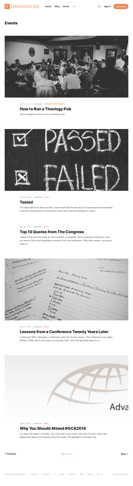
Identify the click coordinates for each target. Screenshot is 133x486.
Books (66, 6)
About (48, 6)
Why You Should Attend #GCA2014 (53, 428)
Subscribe (121, 6)
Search (90, 474)
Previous (11, 453)
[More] (74, 6)
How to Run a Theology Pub (45, 109)
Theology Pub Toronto (54, 104)
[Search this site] (99, 6)
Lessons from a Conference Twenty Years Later (64, 331)
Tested (26, 202)
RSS (81, 474)
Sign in (107, 6)
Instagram (46, 474)
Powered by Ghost (120, 474)
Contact (62, 474)
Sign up (100, 474)
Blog (57, 6)
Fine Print (73, 474)
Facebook (34, 474)
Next (123, 454)
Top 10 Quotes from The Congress (52, 231)
